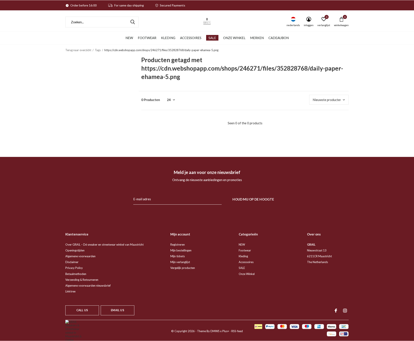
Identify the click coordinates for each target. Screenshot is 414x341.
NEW (129, 38)
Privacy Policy (74, 268)
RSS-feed (237, 331)
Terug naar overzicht (78, 50)
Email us (117, 310)
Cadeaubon (278, 38)
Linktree (70, 291)
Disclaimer (71, 262)
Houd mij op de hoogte (253, 199)
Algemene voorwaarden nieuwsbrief (88, 285)
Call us (82, 310)
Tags (98, 50)
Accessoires (190, 38)
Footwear (147, 38)
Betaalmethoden (75, 274)
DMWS (215, 331)
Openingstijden (75, 250)
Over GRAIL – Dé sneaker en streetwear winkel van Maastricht (104, 244)
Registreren (177, 244)
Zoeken (133, 22)
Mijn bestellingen (180, 250)
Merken (257, 38)
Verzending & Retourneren (81, 279)
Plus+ (225, 331)
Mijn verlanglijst (180, 262)
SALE (212, 38)
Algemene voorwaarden (80, 256)
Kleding (168, 38)
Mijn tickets (177, 256)
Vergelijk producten (182, 268)
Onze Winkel (234, 38)
